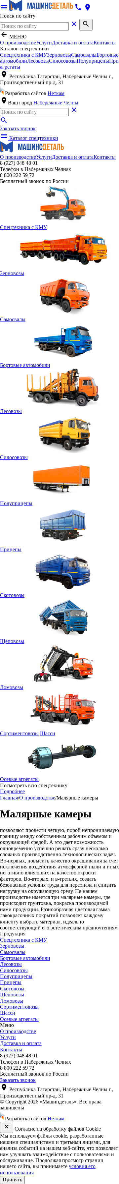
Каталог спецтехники (29, 138)
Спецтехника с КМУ (23, 55)
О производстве (18, 42)
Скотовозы (12, 988)
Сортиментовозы (19, 1007)
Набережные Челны (55, 102)
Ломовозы (11, 1001)
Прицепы (10, 982)
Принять (12, 1179)
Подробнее (12, 791)
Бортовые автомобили (25, 958)
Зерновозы (59, 55)
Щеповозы (12, 994)
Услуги (44, 42)
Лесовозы (38, 61)
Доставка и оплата (73, 42)
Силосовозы (63, 61)
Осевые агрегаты (19, 1019)
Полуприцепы (93, 61)
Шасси (47, 733)
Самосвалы (84, 55)
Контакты (105, 42)
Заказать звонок (18, 128)
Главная (9, 797)
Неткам (56, 93)
